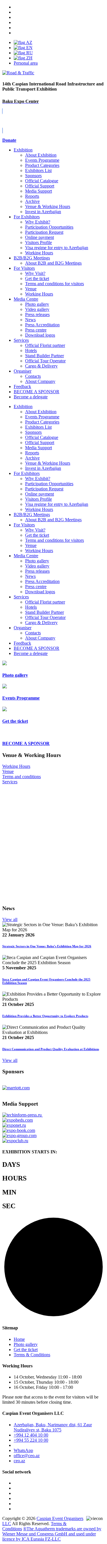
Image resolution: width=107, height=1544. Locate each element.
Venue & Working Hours (47, 206)
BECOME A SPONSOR (36, 648)
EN (29, 47)
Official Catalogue (41, 180)
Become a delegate (31, 653)
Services (21, 340)
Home (19, 1339)
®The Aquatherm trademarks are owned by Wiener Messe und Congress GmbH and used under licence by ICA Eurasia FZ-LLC (51, 1533)
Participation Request (44, 232)
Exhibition (23, 149)
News (30, 319)
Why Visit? (35, 273)
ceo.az (19, 1460)
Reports (32, 196)
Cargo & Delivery (41, 365)
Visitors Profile (38, 242)
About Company (40, 381)
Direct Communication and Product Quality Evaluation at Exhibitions (50, 1049)
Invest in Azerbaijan (43, 211)
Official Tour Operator (45, 360)
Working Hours (39, 252)
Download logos (40, 335)
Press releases (37, 314)
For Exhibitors (27, 216)
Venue (31, 288)
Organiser (22, 371)
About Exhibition (40, 155)
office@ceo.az (27, 1455)
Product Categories (42, 165)
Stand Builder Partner (44, 355)
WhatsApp (23, 1450)
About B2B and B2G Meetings (53, 263)
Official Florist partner (45, 345)
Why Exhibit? (37, 221)
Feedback (22, 386)
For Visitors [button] (24, 524)
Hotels (31, 350)
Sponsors (33, 175)
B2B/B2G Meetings (32, 257)
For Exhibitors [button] (27, 473)
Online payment (39, 237)
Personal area (26, 63)
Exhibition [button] (23, 406)
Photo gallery (37, 304)
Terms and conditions (21, 776)
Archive (32, 201)
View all (9, 919)
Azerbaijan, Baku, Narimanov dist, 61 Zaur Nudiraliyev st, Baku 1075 (53, 1427)
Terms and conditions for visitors (54, 283)
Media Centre (26, 299)
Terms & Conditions (32, 1354)
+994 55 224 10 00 (31, 1440)
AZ (28, 42)
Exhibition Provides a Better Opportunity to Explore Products (45, 1016)
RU (29, 52)
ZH (29, 57)
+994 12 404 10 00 (31, 1435)
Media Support (38, 191)
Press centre (36, 329)
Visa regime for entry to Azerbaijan (56, 247)
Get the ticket (37, 278)
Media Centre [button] (26, 555)
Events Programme (42, 160)
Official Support (39, 185)
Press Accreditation (42, 324)
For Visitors (24, 268)
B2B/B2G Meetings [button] (32, 514)
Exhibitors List (38, 170)
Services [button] (21, 596)
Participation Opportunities (49, 227)
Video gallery (37, 309)
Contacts (33, 376)
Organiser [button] (22, 627)
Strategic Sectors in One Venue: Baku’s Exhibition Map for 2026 (46, 946)
